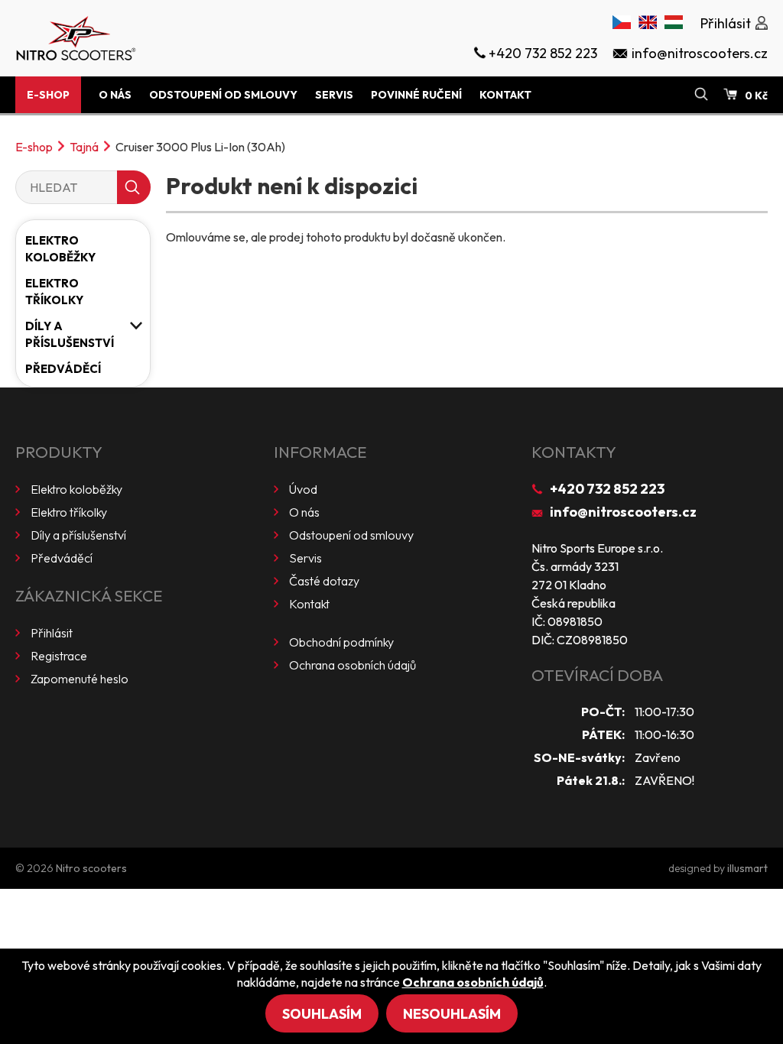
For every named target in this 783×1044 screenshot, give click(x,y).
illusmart (747, 868)
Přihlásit (52, 632)
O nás (115, 95)
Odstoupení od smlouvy (223, 95)
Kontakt (505, 95)
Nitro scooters (91, 868)
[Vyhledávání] (701, 94)
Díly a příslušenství (69, 334)
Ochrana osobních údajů (352, 665)
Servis (334, 95)
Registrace (59, 655)
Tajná (84, 146)
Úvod (303, 489)
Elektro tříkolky (54, 291)
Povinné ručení (416, 95)
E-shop (48, 95)
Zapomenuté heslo (79, 678)
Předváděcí (63, 369)
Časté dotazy (324, 580)
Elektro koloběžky (60, 248)
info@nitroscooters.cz (623, 511)
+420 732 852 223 (607, 489)
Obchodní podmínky (341, 642)
